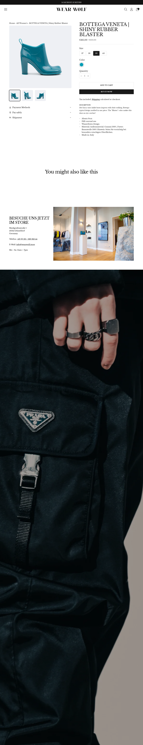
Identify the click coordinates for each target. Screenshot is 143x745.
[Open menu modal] (5, 9)
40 (103, 53)
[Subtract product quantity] (88, 76)
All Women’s (22, 23)
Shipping (96, 99)
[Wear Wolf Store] (71, 9)
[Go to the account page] (131, 9)
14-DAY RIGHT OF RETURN (71, 2)
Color (82, 60)
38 (89, 53)
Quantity (83, 71)
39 (96, 53)
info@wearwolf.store (25, 244)
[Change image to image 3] (40, 95)
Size (81, 48)
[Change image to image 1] (14, 95)
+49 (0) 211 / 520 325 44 (27, 239)
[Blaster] (81, 64)
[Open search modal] (125, 9)
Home (12, 23)
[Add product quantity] (81, 76)
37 (82, 53)
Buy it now (106, 92)
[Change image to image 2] (27, 95)
